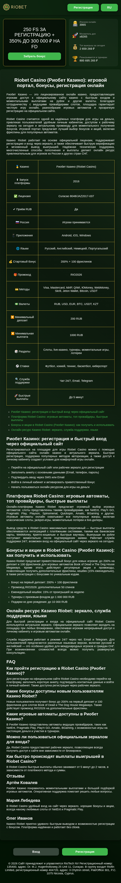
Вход (36, 851)
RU (109, 7)
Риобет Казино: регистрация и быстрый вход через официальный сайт (57, 411)
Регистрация (83, 7)
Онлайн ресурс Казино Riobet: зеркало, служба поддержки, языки (54, 429)
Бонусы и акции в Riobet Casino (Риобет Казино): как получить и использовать (62, 425)
